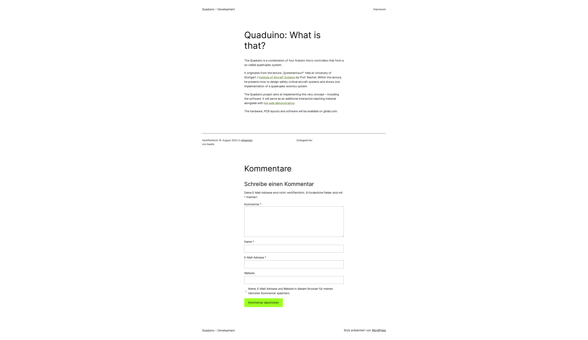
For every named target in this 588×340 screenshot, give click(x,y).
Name (249, 241)
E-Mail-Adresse (255, 257)
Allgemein (247, 140)
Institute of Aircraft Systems (277, 77)
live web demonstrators (279, 103)
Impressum (379, 9)
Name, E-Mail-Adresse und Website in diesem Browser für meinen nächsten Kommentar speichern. (290, 291)
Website (249, 273)
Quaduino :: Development (218, 9)
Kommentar (253, 204)
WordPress (379, 330)
